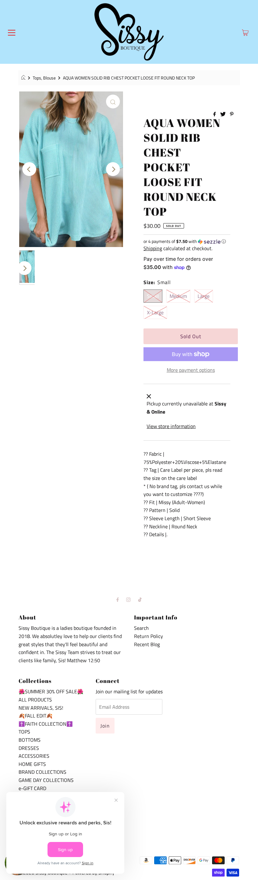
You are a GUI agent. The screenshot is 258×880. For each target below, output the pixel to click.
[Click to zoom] (113, 101)
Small (153, 296)
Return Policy (148, 636)
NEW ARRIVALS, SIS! (41, 708)
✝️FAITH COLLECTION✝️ (46, 724)
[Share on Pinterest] (231, 114)
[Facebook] (117, 600)
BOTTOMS (30, 740)
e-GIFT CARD (32, 788)
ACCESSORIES (34, 756)
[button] (186, 241)
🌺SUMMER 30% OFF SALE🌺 (51, 691)
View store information (171, 426)
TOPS (24, 731)
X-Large (155, 312)
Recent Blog (147, 644)
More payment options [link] (191, 370)
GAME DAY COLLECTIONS (46, 780)
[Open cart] (245, 32)
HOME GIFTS (32, 764)
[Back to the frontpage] (24, 78)
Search (141, 628)
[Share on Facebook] (215, 114)
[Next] (113, 169)
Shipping (152, 248)
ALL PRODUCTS (35, 699)
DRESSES (29, 748)
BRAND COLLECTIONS (42, 772)
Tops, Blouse (44, 77)
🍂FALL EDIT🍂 (36, 715)
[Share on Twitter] (223, 114)
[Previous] (29, 169)
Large (204, 296)
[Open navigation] (11, 32)
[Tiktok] (140, 600)
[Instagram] (128, 600)
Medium (178, 296)
